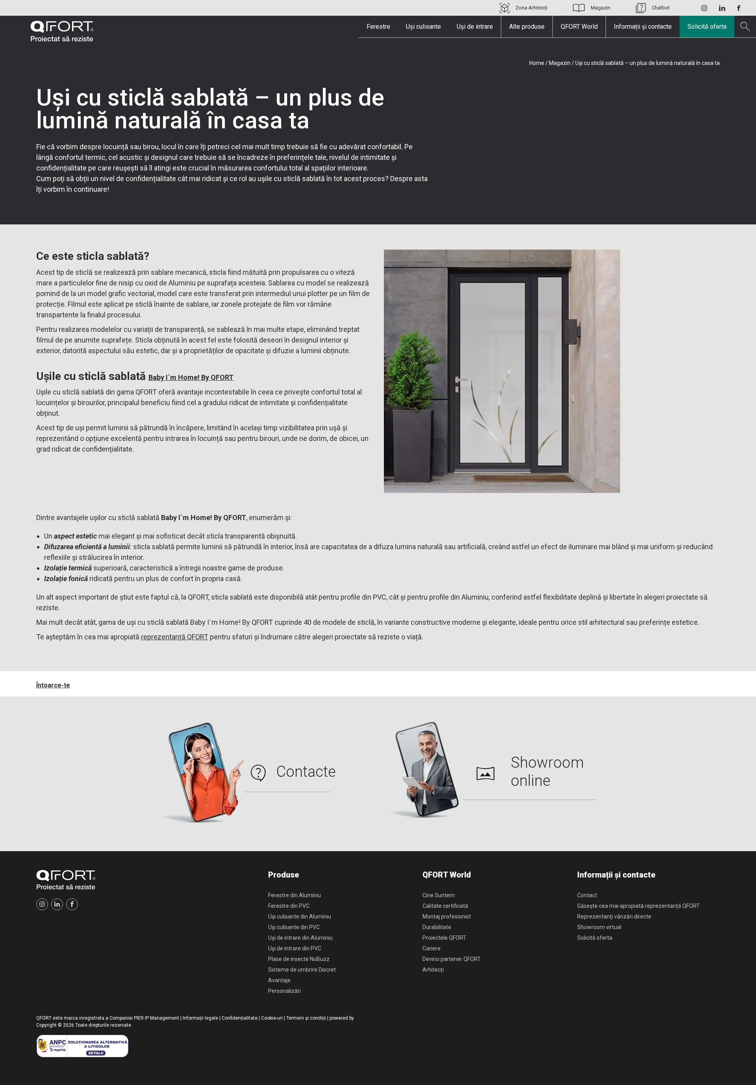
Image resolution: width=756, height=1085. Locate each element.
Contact (587, 895)
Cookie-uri (272, 1018)
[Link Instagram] (704, 8)
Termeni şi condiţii (306, 1018)
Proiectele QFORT (444, 938)
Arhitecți (433, 970)
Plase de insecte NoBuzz (299, 959)
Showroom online (547, 771)
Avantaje (279, 980)
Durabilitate (436, 927)
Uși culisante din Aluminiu (299, 916)
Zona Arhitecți (531, 8)
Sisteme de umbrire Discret (302, 970)
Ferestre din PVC (288, 906)
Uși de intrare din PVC (294, 948)
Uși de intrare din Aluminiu (300, 938)
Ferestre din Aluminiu (294, 895)
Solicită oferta (706, 26)
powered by (342, 1018)
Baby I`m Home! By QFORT (190, 377)
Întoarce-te (53, 685)
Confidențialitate (240, 1018)
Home (536, 63)
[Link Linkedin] (722, 8)
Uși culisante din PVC (294, 927)
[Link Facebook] (738, 8)
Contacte (306, 771)
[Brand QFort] (61, 31)
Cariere (431, 948)
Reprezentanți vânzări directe (614, 916)
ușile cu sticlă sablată (291, 178)
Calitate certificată (445, 906)
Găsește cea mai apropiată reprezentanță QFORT (638, 906)
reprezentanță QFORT (174, 637)
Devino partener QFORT (451, 959)
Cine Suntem (438, 895)
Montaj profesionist (446, 916)
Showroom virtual (599, 927)
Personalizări (284, 991)
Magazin (600, 8)
